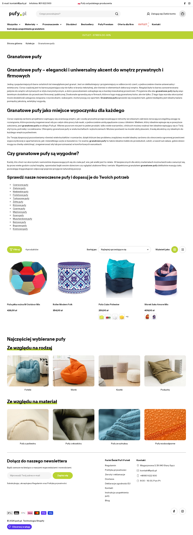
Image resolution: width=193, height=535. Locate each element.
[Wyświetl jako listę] (182, 249)
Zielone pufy (19, 188)
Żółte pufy (18, 201)
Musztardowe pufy (22, 218)
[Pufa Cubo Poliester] (119, 277)
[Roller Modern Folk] (73, 277)
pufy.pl (18, 520)
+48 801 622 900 (148, 475)
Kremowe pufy (20, 229)
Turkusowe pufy (21, 198)
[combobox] (78, 13)
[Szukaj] (116, 14)
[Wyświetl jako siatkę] (174, 249)
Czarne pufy (19, 208)
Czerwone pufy (20, 184)
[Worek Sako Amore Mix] (165, 277)
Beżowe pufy (19, 222)
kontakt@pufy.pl (148, 470)
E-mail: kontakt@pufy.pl (14, 3)
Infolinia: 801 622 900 (40, 3)
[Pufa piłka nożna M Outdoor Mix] (28, 277)
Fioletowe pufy (20, 195)
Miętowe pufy (20, 212)
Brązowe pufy (20, 225)
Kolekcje (30, 43)
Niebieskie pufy (20, 191)
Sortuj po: (92, 249)
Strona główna (14, 43)
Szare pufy (18, 215)
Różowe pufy (19, 205)
